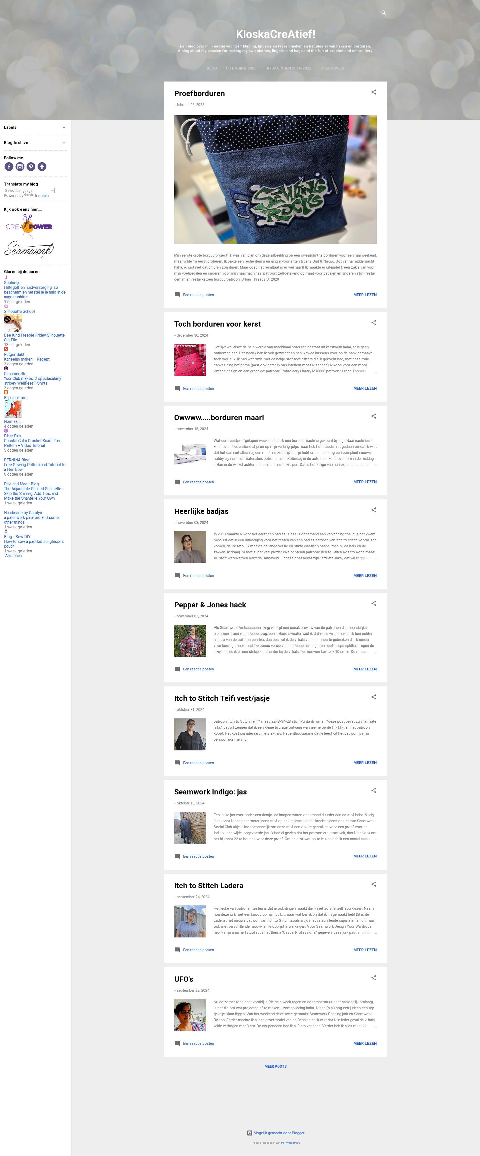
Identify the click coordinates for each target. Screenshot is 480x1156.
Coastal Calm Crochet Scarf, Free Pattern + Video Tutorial (33, 443)
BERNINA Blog (17, 460)
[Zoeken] (384, 13)
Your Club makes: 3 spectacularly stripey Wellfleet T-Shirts (32, 381)
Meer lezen (365, 295)
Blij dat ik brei (16, 397)
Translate (42, 195)
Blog (212, 68)
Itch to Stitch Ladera (209, 885)
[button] (374, 93)
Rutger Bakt (14, 354)
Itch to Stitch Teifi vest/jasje (222, 698)
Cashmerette (15, 373)
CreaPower (332, 68)
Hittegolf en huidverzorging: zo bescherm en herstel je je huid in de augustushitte (35, 292)
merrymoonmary (290, 1142)
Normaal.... (13, 421)
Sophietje (12, 282)
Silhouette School (19, 311)
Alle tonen (13, 555)
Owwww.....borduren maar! (219, 417)
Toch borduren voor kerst (217, 324)
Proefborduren (199, 93)
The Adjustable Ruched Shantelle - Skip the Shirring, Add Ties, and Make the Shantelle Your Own (34, 493)
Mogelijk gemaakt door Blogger (278, 1133)
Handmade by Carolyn (23, 512)
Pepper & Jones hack (210, 604)
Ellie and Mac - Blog (21, 484)
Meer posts (275, 1066)
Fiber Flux (12, 436)
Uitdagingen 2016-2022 (289, 68)
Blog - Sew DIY (17, 536)
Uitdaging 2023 (241, 68)
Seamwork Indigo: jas (210, 791)
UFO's (183, 979)
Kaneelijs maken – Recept (27, 359)
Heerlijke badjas (201, 511)
